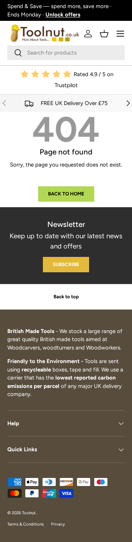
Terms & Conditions (25, 524)
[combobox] (66, 52)
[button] (104, 34)
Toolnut (29, 512)
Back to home (66, 194)
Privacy (58, 524)
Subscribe (66, 264)
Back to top (66, 296)
